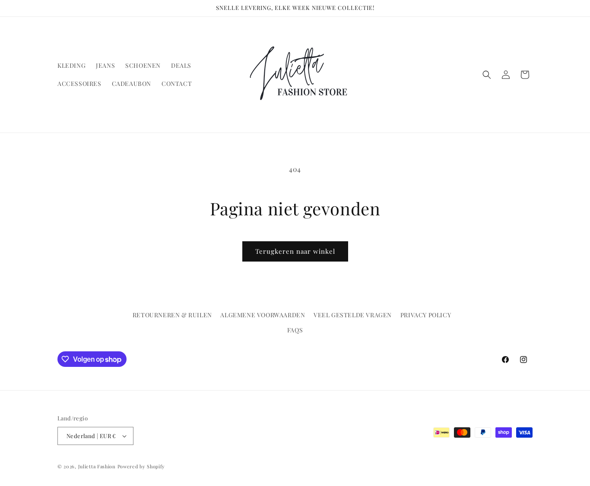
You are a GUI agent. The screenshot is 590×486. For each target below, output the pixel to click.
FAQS (295, 330)
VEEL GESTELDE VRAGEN (353, 315)
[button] (486, 74)
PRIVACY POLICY (425, 315)
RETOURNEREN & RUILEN (172, 315)
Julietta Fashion (97, 466)
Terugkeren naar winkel (295, 251)
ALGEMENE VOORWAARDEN (262, 315)
